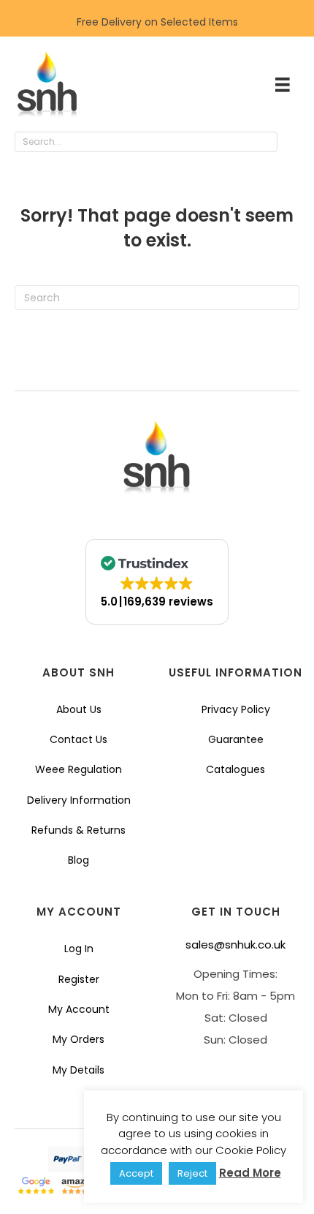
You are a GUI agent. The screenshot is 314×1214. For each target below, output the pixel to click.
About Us (79, 709)
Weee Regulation (78, 769)
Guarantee (236, 739)
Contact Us (78, 739)
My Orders (78, 1039)
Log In (78, 948)
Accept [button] (136, 1173)
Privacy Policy (236, 709)
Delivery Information (79, 800)
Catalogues (235, 769)
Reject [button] (192, 1173)
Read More (250, 1172)
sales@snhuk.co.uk (235, 944)
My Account (79, 1009)
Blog (78, 860)
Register (78, 979)
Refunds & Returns (78, 830)
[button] (292, 142)
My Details (78, 1070)
